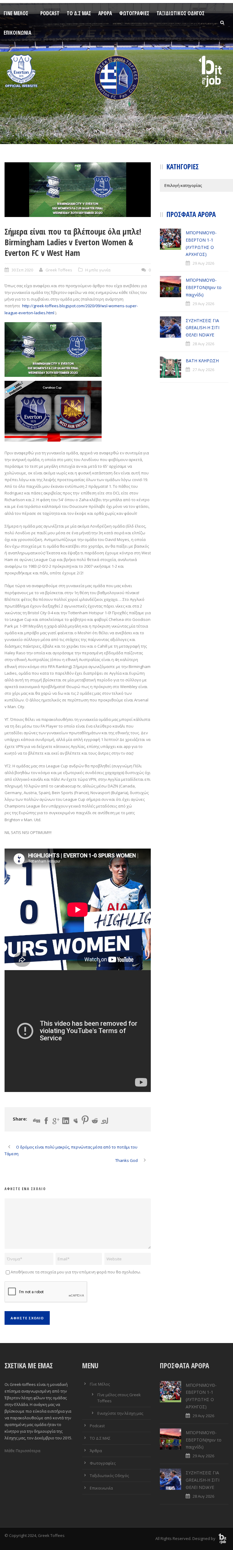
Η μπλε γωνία (97, 270)
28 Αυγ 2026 (203, 343)
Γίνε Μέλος (16, 13)
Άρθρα (105, 13)
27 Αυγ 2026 (203, 369)
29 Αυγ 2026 (203, 263)
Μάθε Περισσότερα (22, 1450)
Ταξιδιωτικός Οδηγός (180, 13)
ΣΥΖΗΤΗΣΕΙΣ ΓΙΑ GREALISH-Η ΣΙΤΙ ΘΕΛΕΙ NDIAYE (202, 328)
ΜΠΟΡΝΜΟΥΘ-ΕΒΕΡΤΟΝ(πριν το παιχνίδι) (203, 287)
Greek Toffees (59, 270)
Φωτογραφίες (134, 13)
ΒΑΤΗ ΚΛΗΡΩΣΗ (202, 360)
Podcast (49, 13)
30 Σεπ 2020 (22, 270)
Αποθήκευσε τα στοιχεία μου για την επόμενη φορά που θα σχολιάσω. (76, 1272)
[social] (78, 189)
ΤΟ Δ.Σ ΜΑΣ (79, 13)
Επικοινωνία (17, 32)
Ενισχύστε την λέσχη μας (120, 1413)
